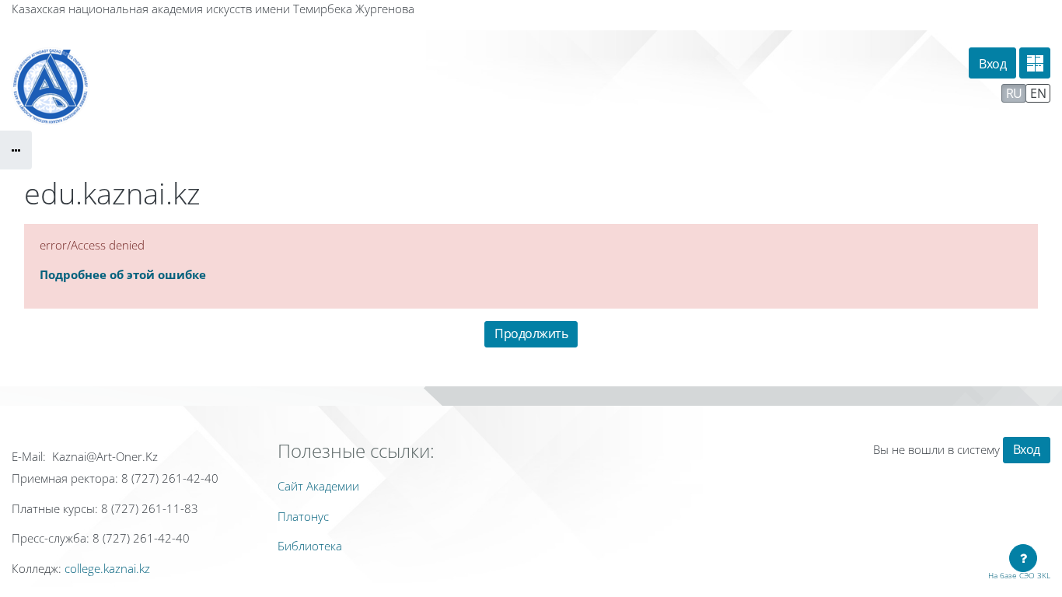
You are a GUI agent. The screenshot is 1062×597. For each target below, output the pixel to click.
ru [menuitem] (1014, 93)
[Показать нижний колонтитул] (1023, 558)
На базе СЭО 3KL (1019, 575)
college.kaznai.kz (107, 568)
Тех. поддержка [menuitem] (821, 92)
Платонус (303, 516)
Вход (992, 63)
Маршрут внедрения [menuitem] (935, 92)
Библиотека (310, 545)
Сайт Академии (318, 486)
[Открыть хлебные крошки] (16, 150)
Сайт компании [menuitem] (711, 92)
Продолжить (531, 333)
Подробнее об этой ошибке (123, 274)
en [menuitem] (1038, 93)
